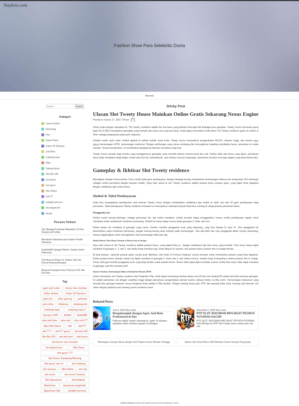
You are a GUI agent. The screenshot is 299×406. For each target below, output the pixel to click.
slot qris (83, 369)
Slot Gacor (79, 347)
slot (70, 325)
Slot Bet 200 (48, 336)
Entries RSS (140, 403)
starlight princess (54, 202)
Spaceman (50, 385)
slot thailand (78, 379)
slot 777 (46, 331)
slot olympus (49, 369)
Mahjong (63, 304)
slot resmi (50, 374)
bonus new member (76, 288)
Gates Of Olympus (55, 145)
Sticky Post (175, 106)
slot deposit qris (53, 347)
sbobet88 (82, 315)
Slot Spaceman (53, 379)
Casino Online (53, 123)
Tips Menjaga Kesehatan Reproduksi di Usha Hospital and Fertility (62, 230)
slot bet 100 (81, 331)
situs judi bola (49, 320)
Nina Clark (131, 310)
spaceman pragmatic (74, 385)
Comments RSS (156, 403)
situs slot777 (81, 320)
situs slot (65, 320)
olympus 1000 (50, 315)
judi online (48, 304)
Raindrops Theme (171, 403)
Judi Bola (50, 151)
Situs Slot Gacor (52, 325)
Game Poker (52, 140)
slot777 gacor (62, 331)
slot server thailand (74, 374)
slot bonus (51, 179)
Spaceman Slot (52, 390)
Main (48, 162)
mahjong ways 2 (77, 309)
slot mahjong (79, 363)
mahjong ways (53, 157)
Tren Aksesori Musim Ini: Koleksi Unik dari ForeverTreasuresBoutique (61, 261)
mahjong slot (80, 304)
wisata (49, 213)
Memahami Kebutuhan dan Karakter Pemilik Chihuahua (62, 241)
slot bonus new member (65, 341)
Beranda (149, 95)
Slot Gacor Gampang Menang (64, 358)
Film (48, 134)
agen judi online (51, 288)
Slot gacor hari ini (53, 363)
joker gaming (65, 298)
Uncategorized (53, 207)
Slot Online (51, 190)
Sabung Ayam (53, 168)
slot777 (49, 196)
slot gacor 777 (65, 352)
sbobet (67, 315)
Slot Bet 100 (52, 174)
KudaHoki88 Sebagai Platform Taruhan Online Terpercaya (62, 251)
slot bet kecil (66, 336)
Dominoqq (51, 129)
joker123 (47, 298)
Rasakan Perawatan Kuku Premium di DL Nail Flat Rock (63, 271)
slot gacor (51, 185)
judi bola (82, 298)
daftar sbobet (51, 293)
